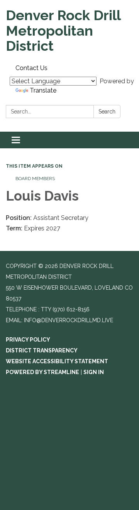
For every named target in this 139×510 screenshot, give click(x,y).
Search (106, 111)
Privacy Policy (28, 340)
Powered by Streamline (42, 372)
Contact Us (31, 68)
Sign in (93, 372)
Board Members (35, 178)
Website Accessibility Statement (57, 361)
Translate (43, 90)
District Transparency (42, 350)
